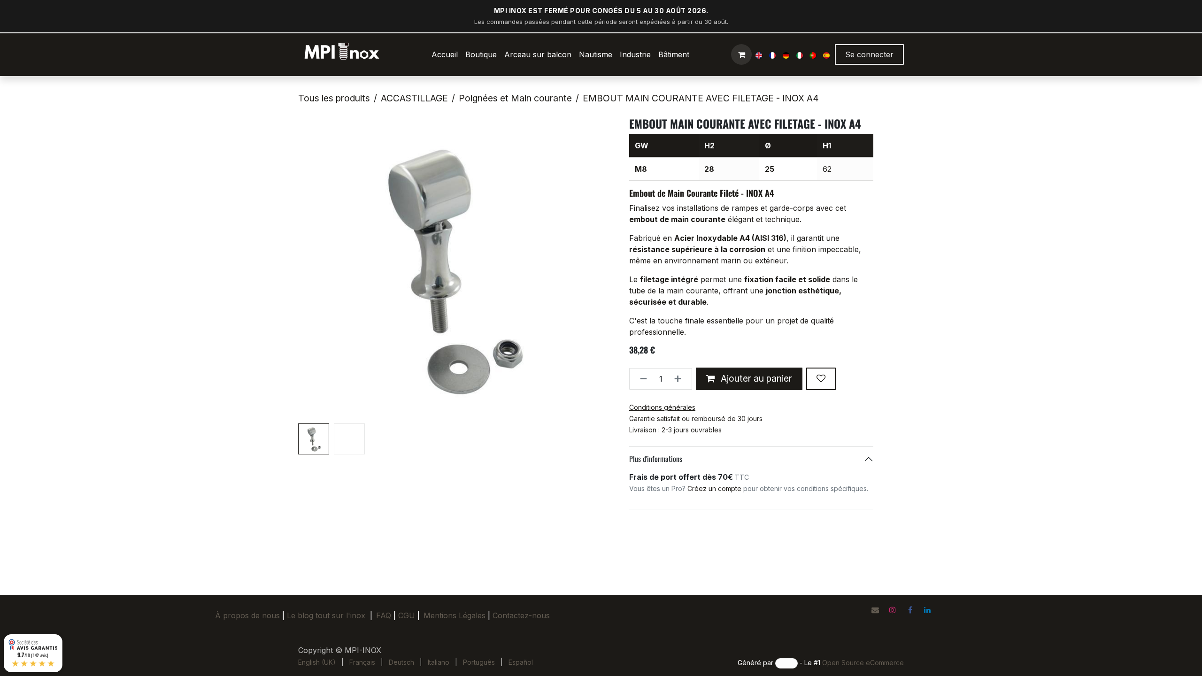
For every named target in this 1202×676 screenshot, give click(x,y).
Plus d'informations (655, 458)
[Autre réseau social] (875, 609)
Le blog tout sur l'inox (326, 615)
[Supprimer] (641, 379)
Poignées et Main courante (515, 98)
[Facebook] (909, 609)
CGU (409, 615)
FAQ (383, 615)
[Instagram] (892, 609)
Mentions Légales (454, 615)
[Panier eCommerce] (741, 54)
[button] (313, 268)
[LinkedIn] (927, 609)
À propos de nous (247, 615)
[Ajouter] (681, 379)
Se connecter (869, 54)
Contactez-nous (521, 615)
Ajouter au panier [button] (755, 378)
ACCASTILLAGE (414, 98)
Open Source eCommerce (863, 663)
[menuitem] (445, 54)
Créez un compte (714, 488)
